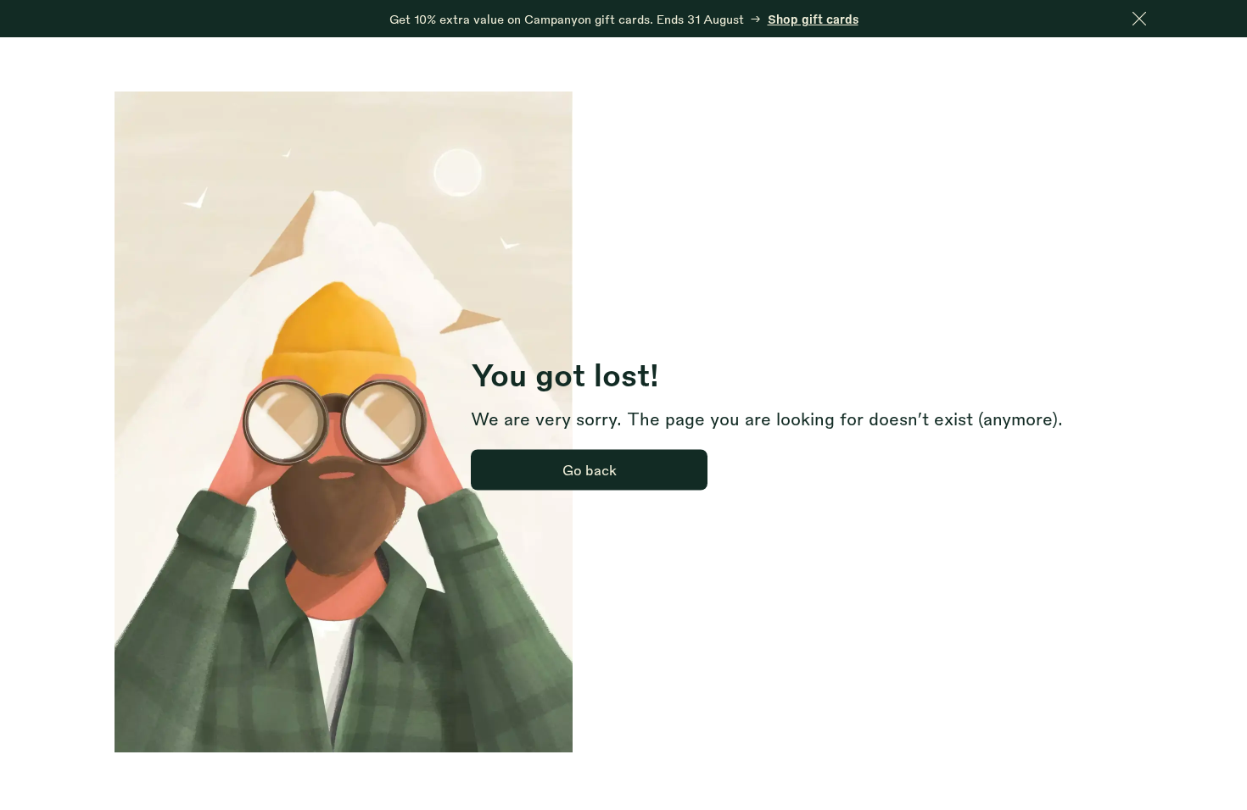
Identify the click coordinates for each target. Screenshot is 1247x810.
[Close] (1139, 18)
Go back (589, 470)
